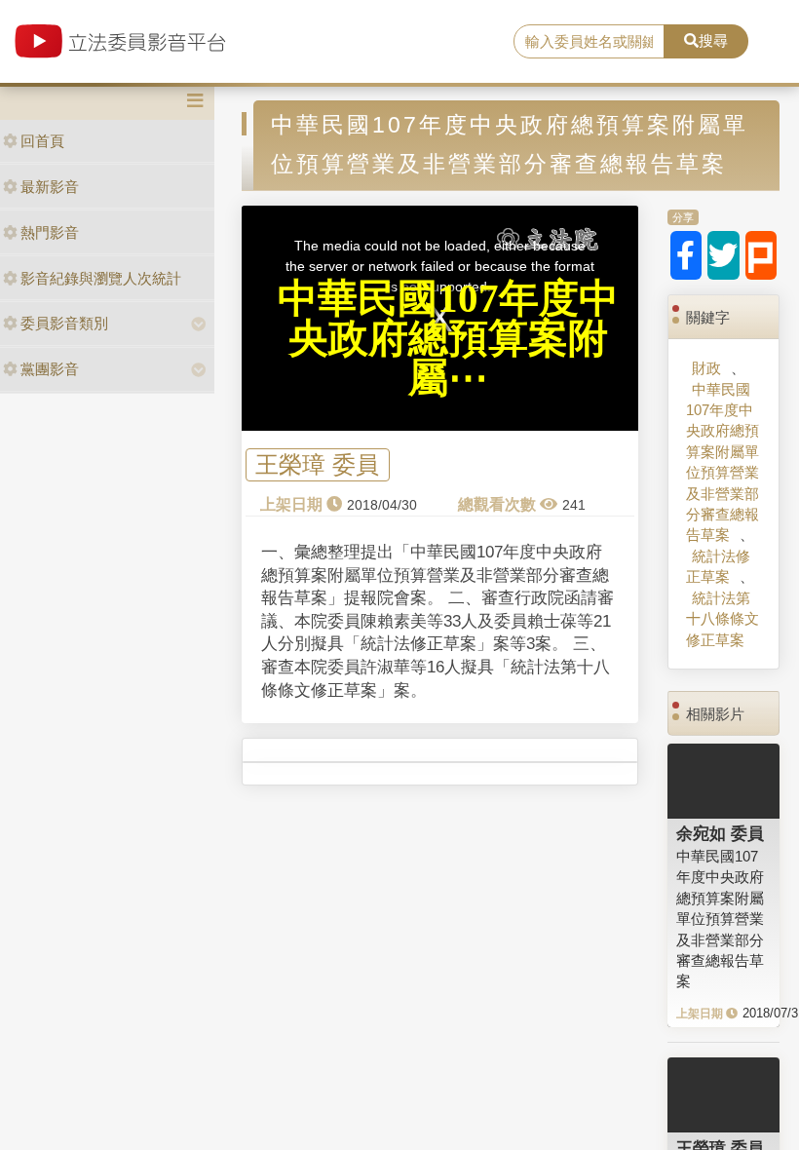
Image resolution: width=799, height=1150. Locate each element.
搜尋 (713, 40)
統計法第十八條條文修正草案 (722, 619)
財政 (706, 368)
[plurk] (761, 255)
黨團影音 (49, 369)
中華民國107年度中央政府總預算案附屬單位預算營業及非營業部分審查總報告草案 (722, 462)
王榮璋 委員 (317, 465)
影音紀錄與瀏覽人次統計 (100, 278)
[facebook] (686, 255)
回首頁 (42, 141)
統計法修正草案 (718, 566)
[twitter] (723, 255)
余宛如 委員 (720, 833)
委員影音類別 (64, 323)
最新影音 (49, 186)
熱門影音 (49, 232)
